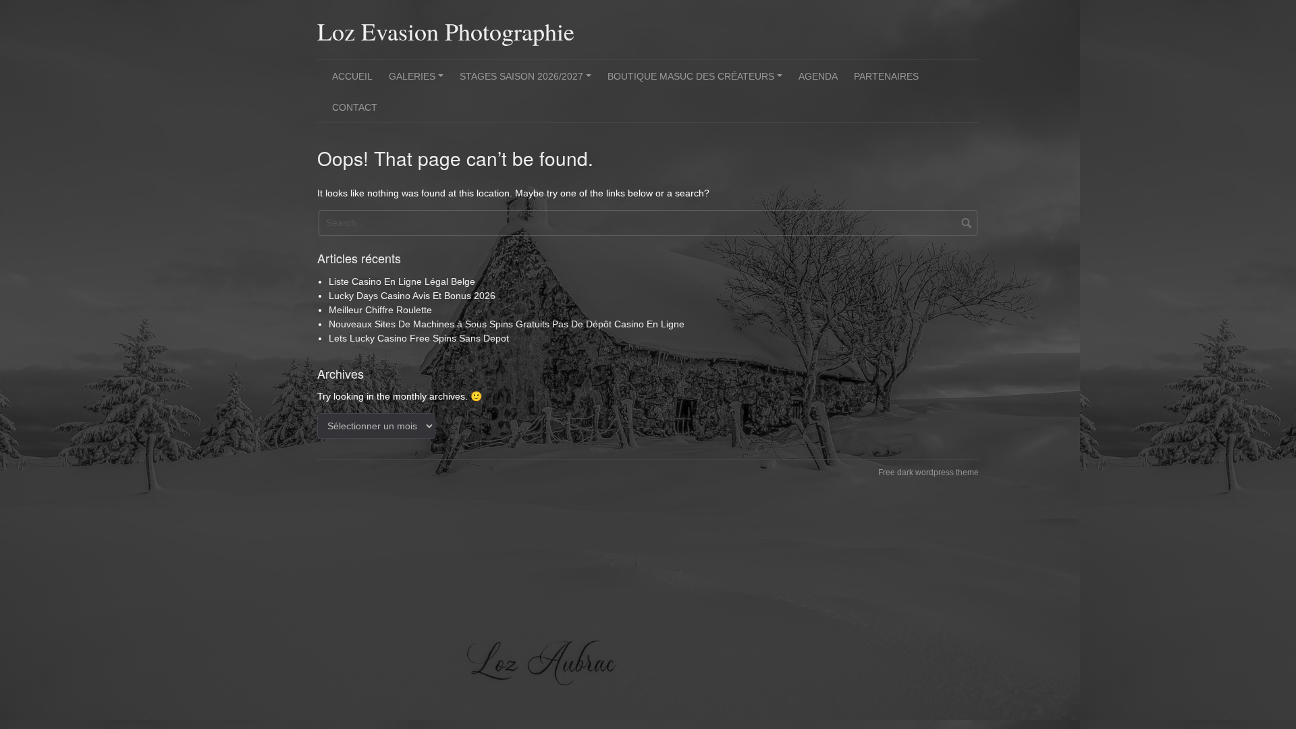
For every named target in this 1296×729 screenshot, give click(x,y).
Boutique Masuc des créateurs (697, 81)
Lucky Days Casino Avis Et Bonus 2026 (412, 295)
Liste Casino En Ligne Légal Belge (402, 281)
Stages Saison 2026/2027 (527, 81)
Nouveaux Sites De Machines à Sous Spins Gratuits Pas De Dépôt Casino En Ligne (506, 324)
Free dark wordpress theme (928, 472)
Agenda (818, 76)
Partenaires (886, 76)
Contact (354, 107)
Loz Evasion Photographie (445, 31)
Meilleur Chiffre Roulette (380, 309)
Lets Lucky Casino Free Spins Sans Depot (419, 338)
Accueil (352, 76)
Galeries (418, 81)
